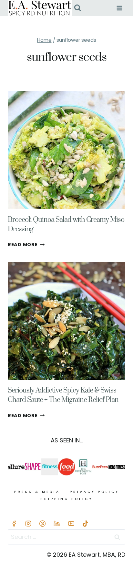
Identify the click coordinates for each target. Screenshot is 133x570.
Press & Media (37, 491)
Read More (26, 244)
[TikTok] (85, 523)
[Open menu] (119, 8)
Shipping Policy (66, 498)
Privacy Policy (94, 491)
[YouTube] (71, 523)
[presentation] (66, 150)
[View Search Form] (77, 8)
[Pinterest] (42, 523)
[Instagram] (28, 523)
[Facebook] (14, 523)
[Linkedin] (57, 523)
